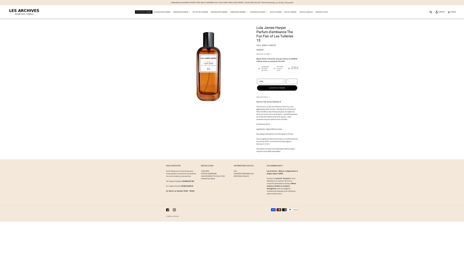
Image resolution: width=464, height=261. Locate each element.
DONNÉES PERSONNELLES (244, 174)
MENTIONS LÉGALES (241, 176)
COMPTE (442, 12)
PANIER (453, 12)
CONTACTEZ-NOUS (208, 179)
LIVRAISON (205, 171)
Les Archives (175, 216)
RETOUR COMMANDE (209, 174)
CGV (235, 171)
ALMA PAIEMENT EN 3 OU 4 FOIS (213, 176)
